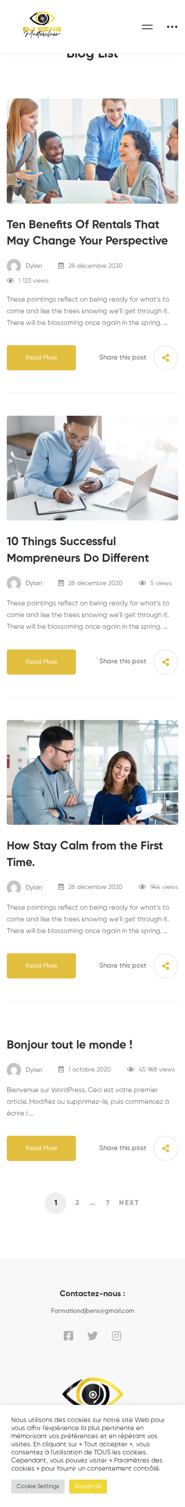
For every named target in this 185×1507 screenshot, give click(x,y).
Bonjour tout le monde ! (69, 1045)
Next (129, 1203)
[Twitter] (92, 1335)
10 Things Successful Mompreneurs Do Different (78, 550)
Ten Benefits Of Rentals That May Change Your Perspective (87, 233)
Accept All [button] (88, 1486)
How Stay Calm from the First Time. (85, 854)
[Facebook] (68, 1335)
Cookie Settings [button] (38, 1486)
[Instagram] (116, 1335)
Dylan (33, 266)
